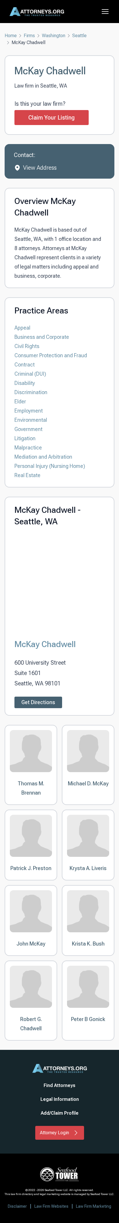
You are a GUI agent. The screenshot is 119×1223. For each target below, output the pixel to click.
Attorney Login (54, 1132)
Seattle (79, 35)
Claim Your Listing (51, 117)
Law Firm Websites (51, 1206)
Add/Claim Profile (60, 1113)
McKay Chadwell (45, 644)
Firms (29, 35)
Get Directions (38, 702)
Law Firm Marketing (93, 1206)
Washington (53, 35)
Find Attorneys (59, 1085)
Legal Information (59, 1099)
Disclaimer (17, 1206)
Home (11, 35)
